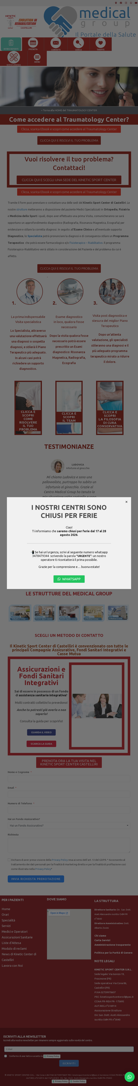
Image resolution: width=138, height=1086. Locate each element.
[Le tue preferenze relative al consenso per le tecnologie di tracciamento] (132, 1080)
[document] (69, 543)
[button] (126, 502)
